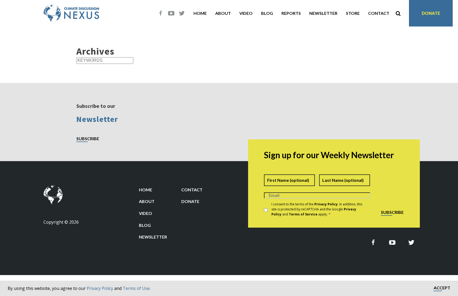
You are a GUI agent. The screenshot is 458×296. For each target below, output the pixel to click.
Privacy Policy (100, 288)
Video (246, 13)
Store (353, 13)
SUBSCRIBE (87, 138)
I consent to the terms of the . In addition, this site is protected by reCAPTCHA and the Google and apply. (316, 209)
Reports (291, 13)
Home (200, 13)
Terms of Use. (137, 288)
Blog (267, 13)
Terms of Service (303, 214)
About (223, 13)
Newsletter (323, 13)
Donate (431, 13)
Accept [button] (442, 288)
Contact (378, 13)
